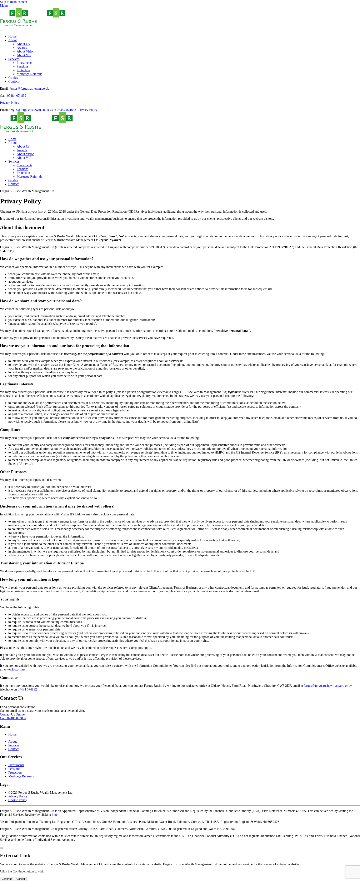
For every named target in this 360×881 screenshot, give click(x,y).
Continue (7, 878)
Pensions (22, 66)
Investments (24, 62)
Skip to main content (13, 2)
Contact (13, 81)
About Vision (25, 51)
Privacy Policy (9, 102)
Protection (23, 70)
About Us (23, 44)
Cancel (20, 878)
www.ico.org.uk (14, 669)
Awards (22, 47)
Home (12, 36)
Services (13, 59)
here (55, 814)
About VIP (24, 55)
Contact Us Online (12, 714)
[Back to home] (37, 25)
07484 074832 (16, 95)
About (12, 40)
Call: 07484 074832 (13, 718)
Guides (13, 77)
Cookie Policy (17, 800)
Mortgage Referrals (29, 74)
